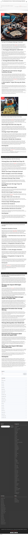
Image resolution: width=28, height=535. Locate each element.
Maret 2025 (3, 410)
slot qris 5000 (23, 40)
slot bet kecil (16, 472)
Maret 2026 (3, 389)
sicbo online (16, 466)
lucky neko (16, 443)
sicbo (15, 464)
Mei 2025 (2, 516)
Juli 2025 (3, 403)
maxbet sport (16, 453)
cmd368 (16, 433)
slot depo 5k (18, 40)
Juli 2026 (3, 382)
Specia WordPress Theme (14, 530)
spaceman (16, 487)
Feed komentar (17, 500)
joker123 (16, 437)
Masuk (16, 498)
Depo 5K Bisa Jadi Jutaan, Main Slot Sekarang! (11, 158)
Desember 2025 (4, 394)
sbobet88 (16, 460)
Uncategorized (7, 40)
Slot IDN (16, 481)
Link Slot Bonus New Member (18, 442)
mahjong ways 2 (17, 448)
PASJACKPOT (12, 194)
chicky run (16, 431)
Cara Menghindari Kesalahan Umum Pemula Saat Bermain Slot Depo (13, 225)
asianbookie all (17, 426)
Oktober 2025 (3, 398)
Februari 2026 (3, 505)
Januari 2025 (2, 521)
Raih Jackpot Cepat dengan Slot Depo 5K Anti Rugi (12, 116)
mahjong (16, 444)
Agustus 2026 (3, 380)
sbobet (16, 459)
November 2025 (4, 396)
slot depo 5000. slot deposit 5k (13, 40)
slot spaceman (17, 483)
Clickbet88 (16, 432)
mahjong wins (16, 449)
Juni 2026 (2, 500)
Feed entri (16, 499)
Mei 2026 (3, 385)
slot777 (16, 486)
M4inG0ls (3, 40)
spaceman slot (17, 489)
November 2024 (4, 417)
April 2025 (3, 408)
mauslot (16, 450)
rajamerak (16, 455)
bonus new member (17, 428)
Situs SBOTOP (17, 467)
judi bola (16, 438)
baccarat (16, 427)
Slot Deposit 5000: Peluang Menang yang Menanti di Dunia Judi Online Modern (13, 276)
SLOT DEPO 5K (15, 79)
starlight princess (17, 492)
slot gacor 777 (17, 478)
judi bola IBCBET (17, 439)
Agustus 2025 (3, 401)
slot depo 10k (16, 475)
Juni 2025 (3, 405)
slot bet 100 (16, 470)
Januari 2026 (2, 506)
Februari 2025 (3, 412)
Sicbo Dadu (16, 465)
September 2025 (3, 511)
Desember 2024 (4, 415)
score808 (16, 461)
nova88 (16, 454)
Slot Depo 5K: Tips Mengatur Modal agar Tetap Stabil (12, 42)
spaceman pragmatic (17, 488)
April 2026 (3, 387)
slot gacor (16, 477)
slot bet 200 (16, 471)
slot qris (21, 40)
